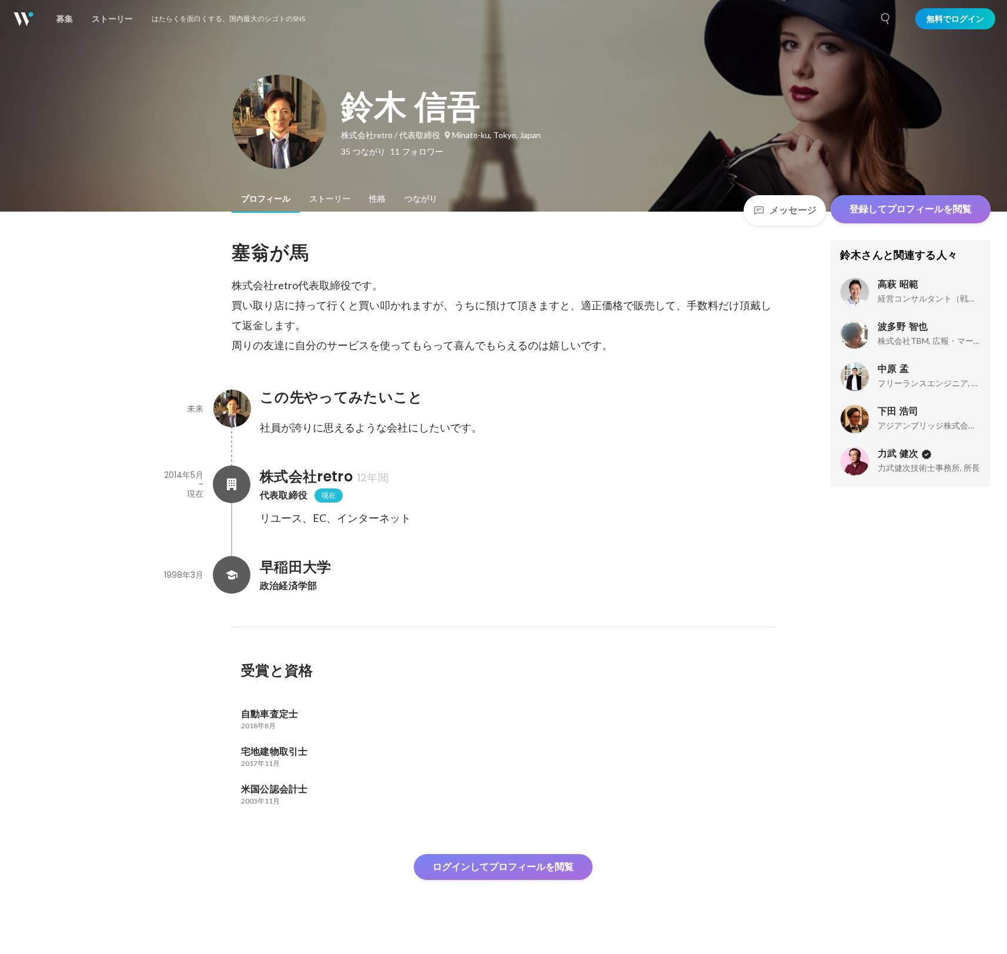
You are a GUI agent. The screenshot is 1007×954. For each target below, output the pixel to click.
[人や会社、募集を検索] (886, 19)
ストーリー (329, 199)
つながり (420, 199)
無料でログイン (955, 19)
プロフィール (265, 199)
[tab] (266, 199)
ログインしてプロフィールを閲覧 (503, 866)
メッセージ (793, 210)
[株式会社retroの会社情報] (231, 484)
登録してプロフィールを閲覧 (910, 209)
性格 (377, 199)
